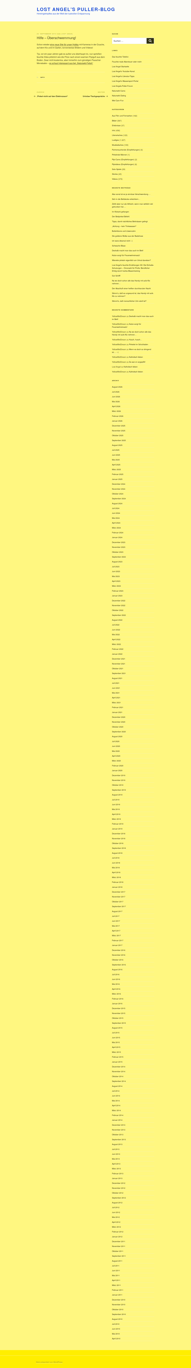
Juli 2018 (115, 858)
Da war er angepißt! (137, 362)
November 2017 (118, 896)
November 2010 (118, 1304)
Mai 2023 (116, 576)
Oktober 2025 (117, 435)
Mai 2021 (116, 692)
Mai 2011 (116, 1275)
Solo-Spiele (116, 169)
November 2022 (118, 605)
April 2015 (116, 1047)
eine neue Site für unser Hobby (64, 44)
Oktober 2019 (117, 785)
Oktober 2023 (117, 552)
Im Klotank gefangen (120, 211)
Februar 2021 (117, 707)
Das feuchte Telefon (120, 56)
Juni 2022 (116, 629)
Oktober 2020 (117, 726)
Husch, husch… (135, 339)
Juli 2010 (115, 1324)
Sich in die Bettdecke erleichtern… (126, 199)
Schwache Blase (119, 245)
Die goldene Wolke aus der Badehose (127, 236)
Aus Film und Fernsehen (122, 115)
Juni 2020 (116, 746)
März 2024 (116, 527)
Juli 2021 (115, 683)
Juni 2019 (116, 804)
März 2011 (116, 1285)
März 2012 (116, 1227)
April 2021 (116, 697)
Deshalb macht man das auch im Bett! (127, 250)
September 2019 (119, 790)
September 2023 (119, 557)
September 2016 (119, 964)
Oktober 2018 (117, 843)
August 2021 (117, 678)
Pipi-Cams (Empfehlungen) (123, 159)
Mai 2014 (116, 1100)
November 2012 (118, 1188)
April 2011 (116, 1280)
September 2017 (119, 906)
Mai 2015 (116, 1042)
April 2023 (116, 581)
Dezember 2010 (118, 1299)
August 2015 (117, 1027)
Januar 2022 (117, 654)
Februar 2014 (117, 1115)
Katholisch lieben (136, 357)
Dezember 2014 (118, 1066)
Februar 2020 (117, 765)
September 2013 (119, 1139)
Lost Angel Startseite (120, 66)
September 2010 (119, 1314)
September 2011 (119, 1256)
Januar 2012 (117, 1236)
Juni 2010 (116, 1328)
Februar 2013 (117, 1173)
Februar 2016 (117, 998)
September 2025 (119, 440)
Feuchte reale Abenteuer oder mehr (127, 61)
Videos (115, 179)
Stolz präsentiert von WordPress (49, 1362)
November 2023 (118, 547)
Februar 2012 (117, 1231)
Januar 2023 (117, 595)
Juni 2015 (116, 1037)
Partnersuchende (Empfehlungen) (126, 149)
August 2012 (117, 1202)
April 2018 (116, 872)
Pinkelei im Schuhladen (138, 344)
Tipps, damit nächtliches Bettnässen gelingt (130, 221)
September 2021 (119, 673)
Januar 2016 (117, 1003)
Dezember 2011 (118, 1241)
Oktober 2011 (117, 1251)
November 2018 (118, 838)
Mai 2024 (116, 518)
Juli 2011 (115, 1265)
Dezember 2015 (118, 1008)
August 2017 (117, 911)
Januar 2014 (117, 1120)
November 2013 (118, 1129)
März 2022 (116, 644)
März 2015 (116, 1052)
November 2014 (118, 1071)
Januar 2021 (117, 712)
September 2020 (119, 731)
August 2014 (117, 1086)
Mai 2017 (116, 926)
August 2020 (117, 736)
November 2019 (118, 780)
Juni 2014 (116, 1095)
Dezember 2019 (118, 775)
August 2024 (117, 503)
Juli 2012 (115, 1207)
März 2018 (116, 877)
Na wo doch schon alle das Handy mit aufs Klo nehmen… (131, 333)
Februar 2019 (117, 823)
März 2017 (116, 935)
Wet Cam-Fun (118, 100)
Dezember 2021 (118, 658)
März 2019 (116, 819)
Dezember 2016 (118, 950)
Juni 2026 (116, 396)
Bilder (114, 120)
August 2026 (117, 387)
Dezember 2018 (118, 833)
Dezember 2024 (118, 484)
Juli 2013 (115, 1149)
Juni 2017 (116, 921)
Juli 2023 (115, 566)
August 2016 (117, 969)
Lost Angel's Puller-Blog (76, 9)
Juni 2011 (116, 1270)
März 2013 (116, 1168)
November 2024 (118, 489)
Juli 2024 (115, 508)
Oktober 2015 (117, 1018)
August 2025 (117, 445)
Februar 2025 (117, 474)
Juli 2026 (115, 391)
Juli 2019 (115, 799)
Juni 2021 (116, 688)
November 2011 (118, 1246)
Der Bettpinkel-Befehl (120, 216)
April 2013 (116, 1163)
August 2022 (117, 620)
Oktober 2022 (117, 610)
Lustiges (115, 140)
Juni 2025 (116, 455)
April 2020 (116, 756)
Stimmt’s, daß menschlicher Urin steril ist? (129, 301)
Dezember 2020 (118, 717)
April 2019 (116, 814)
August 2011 (117, 1261)
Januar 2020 (117, 770)
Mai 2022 (116, 634)
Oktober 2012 (117, 1193)
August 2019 (117, 794)
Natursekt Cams (118, 90)
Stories (115, 174)
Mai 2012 (116, 1217)
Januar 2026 (117, 421)
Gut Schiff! (116, 275)
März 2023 (116, 586)
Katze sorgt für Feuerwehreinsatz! (126, 255)
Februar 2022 (117, 649)
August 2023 (117, 561)
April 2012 (116, 1222)
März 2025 (116, 469)
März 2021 (116, 702)
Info (42, 77)
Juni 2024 (116, 513)
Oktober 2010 (117, 1309)
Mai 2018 (116, 867)
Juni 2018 (116, 862)
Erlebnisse (116, 125)
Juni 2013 (116, 1154)
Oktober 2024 (117, 493)
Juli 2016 (115, 974)
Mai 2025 (116, 459)
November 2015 (118, 1013)
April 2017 (116, 930)
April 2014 (116, 1105)
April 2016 (116, 989)
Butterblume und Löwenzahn (124, 231)
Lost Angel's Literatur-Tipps (123, 76)
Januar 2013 (117, 1178)
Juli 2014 (115, 1091)
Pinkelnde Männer (119, 154)
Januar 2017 (117, 945)
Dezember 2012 (118, 1183)
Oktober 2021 (117, 668)
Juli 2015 (115, 1032)
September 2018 (119, 848)
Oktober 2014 (117, 1076)
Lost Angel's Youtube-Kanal (123, 71)
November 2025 (118, 430)
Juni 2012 (116, 1212)
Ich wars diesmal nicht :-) (122, 240)
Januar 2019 (117, 828)
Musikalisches (117, 145)
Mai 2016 (116, 984)
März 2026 (116, 411)
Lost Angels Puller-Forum (122, 86)
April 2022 (116, 639)
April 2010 (116, 1338)
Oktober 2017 (117, 901)
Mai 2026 (116, 401)
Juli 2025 (115, 450)
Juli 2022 (115, 624)
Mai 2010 (116, 1333)
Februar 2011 (117, 1290)
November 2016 (118, 955)
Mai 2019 (116, 809)
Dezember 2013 (118, 1125)
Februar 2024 (117, 532)
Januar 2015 (117, 1062)
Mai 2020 (116, 751)
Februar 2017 (117, 940)
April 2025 (116, 464)
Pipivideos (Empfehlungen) (123, 164)
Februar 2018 (117, 882)
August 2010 (117, 1319)
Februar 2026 (117, 416)
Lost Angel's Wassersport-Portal (125, 81)
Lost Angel (67, 34)
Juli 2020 (115, 741)
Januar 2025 (117, 479)
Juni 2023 (116, 571)
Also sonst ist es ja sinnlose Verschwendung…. (131, 194)
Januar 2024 (117, 537)
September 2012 (119, 1197)
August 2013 (117, 1144)
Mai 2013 (116, 1159)
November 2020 (118, 722)
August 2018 (117, 853)
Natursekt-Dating (119, 95)
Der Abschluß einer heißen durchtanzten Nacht (131, 288)
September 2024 (119, 498)
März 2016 (116, 993)
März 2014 (116, 1110)
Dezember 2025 (118, 425)
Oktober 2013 (117, 1134)
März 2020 (116, 760)
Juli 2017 (115, 916)
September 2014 (119, 1081)
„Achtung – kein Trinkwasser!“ (124, 226)
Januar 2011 (117, 1294)
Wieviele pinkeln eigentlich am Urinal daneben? (131, 260)
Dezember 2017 (118, 892)
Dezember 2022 (118, 600)
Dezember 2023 (118, 542)
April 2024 (116, 522)
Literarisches (117, 135)
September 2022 (119, 615)
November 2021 (118, 663)
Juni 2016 (116, 979)
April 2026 (116, 406)
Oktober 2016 (117, 959)
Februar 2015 (117, 1057)
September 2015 (119, 1023)
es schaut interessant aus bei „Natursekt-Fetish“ (71, 63)
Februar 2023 (117, 591)
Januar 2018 (117, 887)
